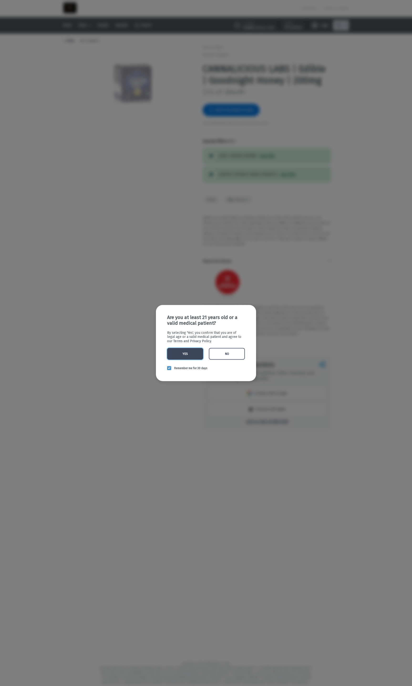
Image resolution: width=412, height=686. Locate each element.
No (227, 354)
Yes (185, 354)
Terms (178, 341)
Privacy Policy (200, 341)
